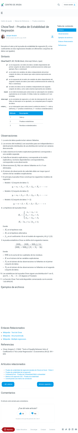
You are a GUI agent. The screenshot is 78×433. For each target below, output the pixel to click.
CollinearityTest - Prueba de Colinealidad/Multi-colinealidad (25, 374)
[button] (59, 5)
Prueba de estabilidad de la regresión (18, 372)
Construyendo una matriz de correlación (19, 379)
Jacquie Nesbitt (11, 36)
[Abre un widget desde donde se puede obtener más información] (8, 429)
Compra (43, 429)
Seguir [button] (52, 37)
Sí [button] (23, 414)
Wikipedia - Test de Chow (12, 332)
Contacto (52, 429)
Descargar (33, 429)
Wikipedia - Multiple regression (14, 339)
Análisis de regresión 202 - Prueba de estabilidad (22, 376)
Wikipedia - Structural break (13, 336)
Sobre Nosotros (21, 429)
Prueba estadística (38, 21)
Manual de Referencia (22, 21)
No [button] (35, 414)
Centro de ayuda (6, 21)
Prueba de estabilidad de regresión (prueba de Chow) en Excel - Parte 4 (29, 370)
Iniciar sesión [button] (68, 5)
